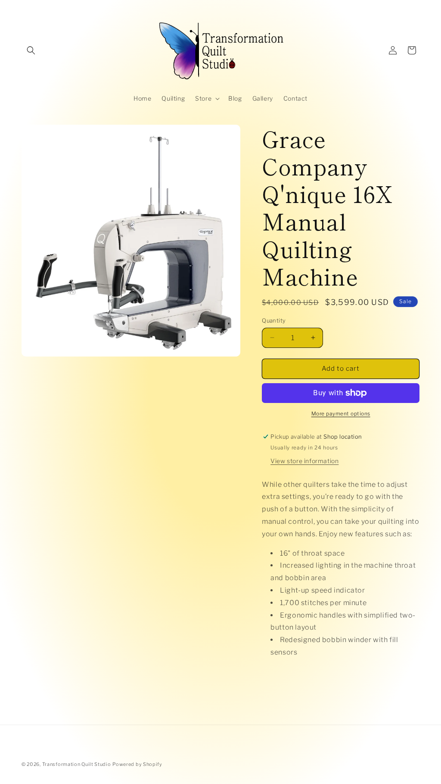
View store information (304, 460)
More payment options (340, 413)
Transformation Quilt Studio (76, 764)
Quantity (274, 320)
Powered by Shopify (137, 764)
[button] (31, 50)
